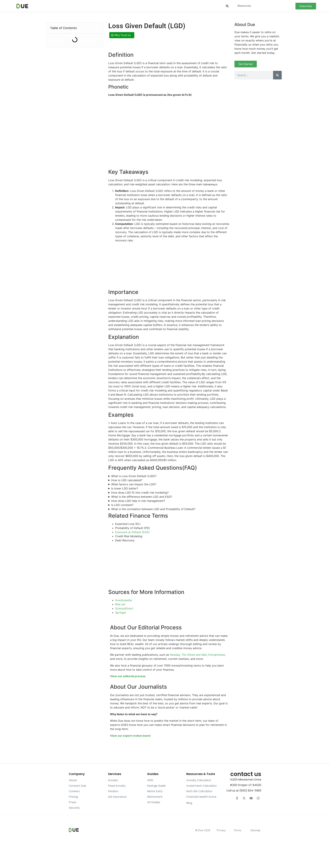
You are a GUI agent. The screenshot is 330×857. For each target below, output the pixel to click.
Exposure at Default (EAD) (132, 532)
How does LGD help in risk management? (138, 501)
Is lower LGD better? (124, 488)
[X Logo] (244, 798)
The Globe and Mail (194, 654)
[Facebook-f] (237, 798)
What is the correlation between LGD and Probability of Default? (153, 509)
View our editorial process (128, 676)
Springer (120, 612)
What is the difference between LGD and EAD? (141, 496)
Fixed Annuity (117, 786)
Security (74, 808)
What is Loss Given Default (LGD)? (133, 476)
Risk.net (120, 604)
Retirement (155, 797)
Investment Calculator (201, 786)
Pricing (73, 797)
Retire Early (155, 791)
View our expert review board (130, 735)
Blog (189, 803)
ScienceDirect (124, 608)
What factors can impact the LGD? (133, 484)
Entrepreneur (216, 654)
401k (150, 780)
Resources (244, 5)
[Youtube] (251, 798)
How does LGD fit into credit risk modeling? (140, 492)
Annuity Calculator (198, 780)
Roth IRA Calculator (199, 791)
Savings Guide (156, 786)
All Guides (153, 802)
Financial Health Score (201, 797)
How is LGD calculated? (126, 480)
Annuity (113, 780)
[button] (227, 6)
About (73, 780)
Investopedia (123, 600)
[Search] (277, 75)
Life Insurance (117, 797)
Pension (113, 791)
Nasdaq (175, 654)
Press (72, 802)
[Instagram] (258, 798)
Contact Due (77, 786)
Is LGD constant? (122, 505)
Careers (74, 791)
